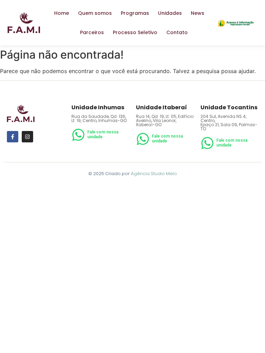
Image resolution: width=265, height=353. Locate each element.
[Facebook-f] (12, 136)
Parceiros (92, 32)
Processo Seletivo (135, 32)
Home (61, 13)
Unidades (170, 13)
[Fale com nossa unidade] (78, 136)
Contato (177, 32)
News (197, 13)
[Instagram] (27, 136)
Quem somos (95, 13)
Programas (135, 13)
